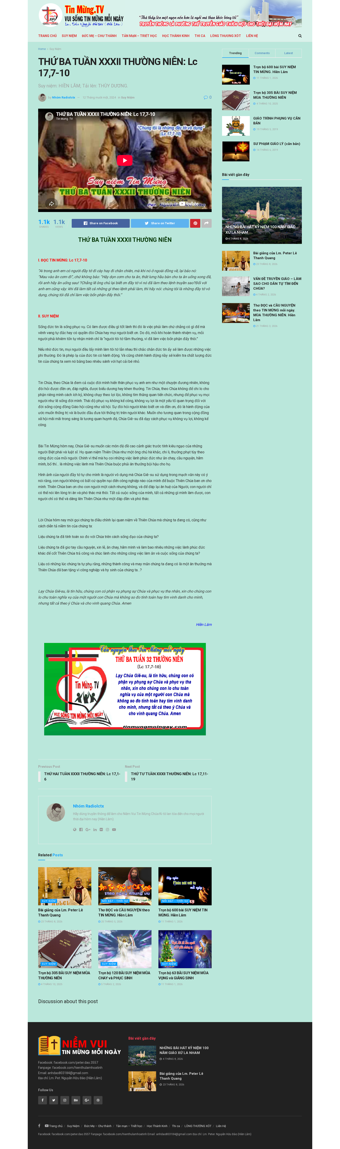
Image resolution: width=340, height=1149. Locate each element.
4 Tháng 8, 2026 (238, 238)
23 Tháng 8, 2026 (51, 921)
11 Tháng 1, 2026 (171, 921)
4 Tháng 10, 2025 (51, 984)
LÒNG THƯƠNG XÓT (225, 36)
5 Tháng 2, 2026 (110, 984)
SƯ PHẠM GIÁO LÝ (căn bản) (276, 144)
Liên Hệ (252, 36)
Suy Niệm (69, 36)
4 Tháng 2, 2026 (265, 294)
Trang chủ (47, 36)
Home (42, 49)
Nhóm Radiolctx (63, 97)
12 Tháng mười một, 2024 (99, 97)
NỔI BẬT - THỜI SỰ (115, 901)
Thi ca (200, 36)
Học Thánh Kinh (175, 36)
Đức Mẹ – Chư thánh (99, 36)
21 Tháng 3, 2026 (266, 326)
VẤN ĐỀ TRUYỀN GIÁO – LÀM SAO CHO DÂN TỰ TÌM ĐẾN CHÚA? (277, 284)
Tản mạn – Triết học (139, 36)
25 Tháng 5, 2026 (111, 921)
